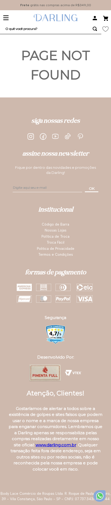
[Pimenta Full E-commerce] (45, 372)
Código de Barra (55, 224)
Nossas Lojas (56, 230)
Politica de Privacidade (55, 249)
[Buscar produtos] (95, 29)
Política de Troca (55, 236)
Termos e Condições (55, 254)
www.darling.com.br (56, 444)
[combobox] (50, 29)
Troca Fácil (55, 242)
